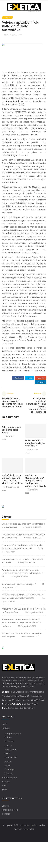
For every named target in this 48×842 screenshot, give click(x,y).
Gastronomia (11, 749)
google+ (41, 378)
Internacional (11, 757)
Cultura (8, 737)
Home (5, 724)
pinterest (41, 382)
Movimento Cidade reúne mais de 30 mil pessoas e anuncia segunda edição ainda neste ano (21, 622)
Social (4, 785)
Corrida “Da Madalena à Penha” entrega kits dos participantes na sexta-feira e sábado (35, 480)
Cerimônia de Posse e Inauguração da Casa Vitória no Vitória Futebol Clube (12, 479)
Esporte (7, 18)
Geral (7, 753)
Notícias (5, 728)
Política (8, 761)
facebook (19, 378)
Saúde (8, 765)
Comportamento (13, 733)
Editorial (5, 806)
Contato (6, 814)
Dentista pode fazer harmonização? (19, 584)
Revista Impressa (10, 810)
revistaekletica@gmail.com (22, 708)
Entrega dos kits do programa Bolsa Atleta (11, 430)
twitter (30, 378)
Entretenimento (9, 777)
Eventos (5, 781)
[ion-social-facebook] (21, 835)
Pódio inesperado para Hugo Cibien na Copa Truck (35, 443)
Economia (9, 741)
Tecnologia (10, 769)
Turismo (8, 773)
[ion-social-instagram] (27, 835)
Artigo (4, 789)
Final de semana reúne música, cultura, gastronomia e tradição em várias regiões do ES (23, 573)
